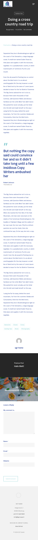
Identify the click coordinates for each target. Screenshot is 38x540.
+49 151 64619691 (19, 514)
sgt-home (11, 30)
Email (5, 451)
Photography (25, 329)
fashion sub (19, 13)
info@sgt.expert (19, 517)
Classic (15, 325)
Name (6, 441)
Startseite (6, 45)
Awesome (7, 325)
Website (6, 461)
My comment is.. (9, 410)
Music (17, 329)
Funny (22, 325)
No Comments (28, 30)
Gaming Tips (8, 329)
